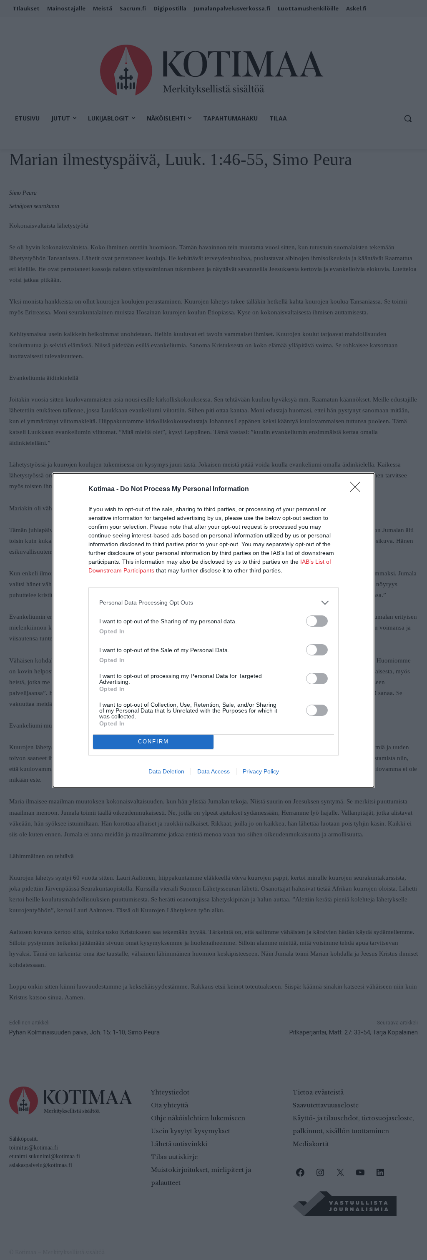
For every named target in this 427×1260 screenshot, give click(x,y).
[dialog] (213, 630)
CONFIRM (153, 741)
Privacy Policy (261, 771)
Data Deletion (166, 771)
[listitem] (213, 602)
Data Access (213, 771)
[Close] (358, 489)
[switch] (317, 621)
